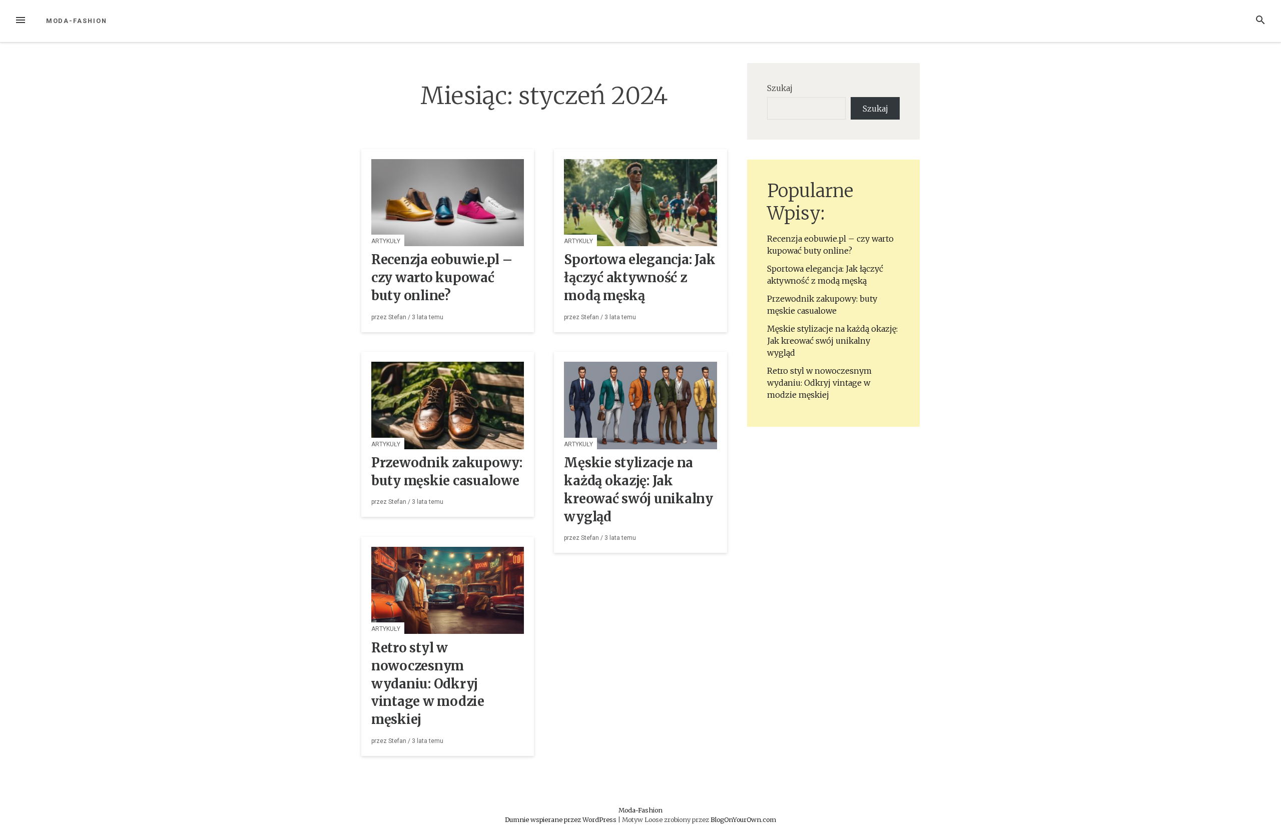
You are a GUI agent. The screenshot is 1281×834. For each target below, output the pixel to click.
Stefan (397, 317)
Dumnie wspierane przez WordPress (561, 819)
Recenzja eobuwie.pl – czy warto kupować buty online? (441, 278)
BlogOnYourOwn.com (743, 819)
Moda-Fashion (76, 21)
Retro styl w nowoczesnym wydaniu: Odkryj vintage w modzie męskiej (427, 683)
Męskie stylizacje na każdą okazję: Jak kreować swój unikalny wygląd (832, 341)
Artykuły (385, 241)
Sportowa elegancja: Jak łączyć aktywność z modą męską (639, 278)
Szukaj (780, 88)
